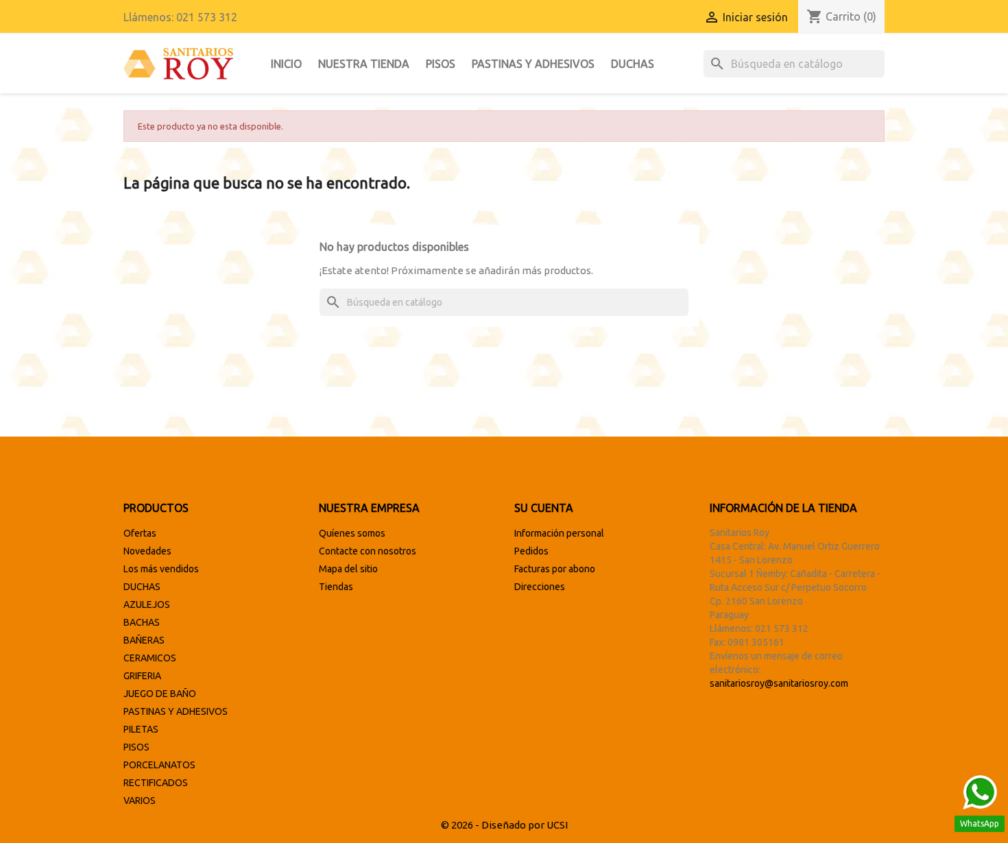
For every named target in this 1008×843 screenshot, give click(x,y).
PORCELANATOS (159, 764)
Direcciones (539, 586)
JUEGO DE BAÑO (159, 693)
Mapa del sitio (348, 568)
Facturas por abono (554, 568)
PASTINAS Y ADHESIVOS (533, 64)
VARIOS (139, 800)
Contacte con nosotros (367, 551)
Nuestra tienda (363, 64)
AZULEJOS (146, 604)
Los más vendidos (161, 568)
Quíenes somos (352, 533)
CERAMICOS (149, 657)
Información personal (559, 533)
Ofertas (139, 533)
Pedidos (531, 551)
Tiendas (336, 586)
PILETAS (140, 729)
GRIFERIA (142, 675)
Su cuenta (543, 508)
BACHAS (141, 622)
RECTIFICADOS (155, 782)
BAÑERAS (144, 640)
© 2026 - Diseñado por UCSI (504, 825)
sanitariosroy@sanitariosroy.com (779, 683)
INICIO (286, 64)
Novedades (147, 551)
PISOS (440, 64)
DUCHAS (632, 64)
